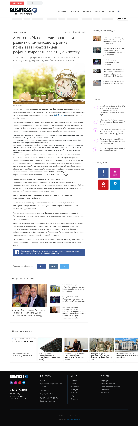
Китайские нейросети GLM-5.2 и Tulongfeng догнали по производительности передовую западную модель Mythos (112, 110)
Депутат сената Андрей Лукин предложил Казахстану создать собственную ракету (112, 141)
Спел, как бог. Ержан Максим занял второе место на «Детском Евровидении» (73, 299)
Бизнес (86, 11)
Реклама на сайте (108, 384)
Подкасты (74, 11)
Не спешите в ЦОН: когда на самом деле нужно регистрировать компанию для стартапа (114, 51)
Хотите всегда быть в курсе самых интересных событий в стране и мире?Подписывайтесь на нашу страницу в (50, 252)
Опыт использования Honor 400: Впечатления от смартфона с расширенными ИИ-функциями (113, 131)
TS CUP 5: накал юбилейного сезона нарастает (111, 62)
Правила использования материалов (110, 388)
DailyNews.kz (59, 115)
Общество (75, 387)
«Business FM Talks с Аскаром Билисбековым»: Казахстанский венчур (112, 122)
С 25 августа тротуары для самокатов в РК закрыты (113, 82)
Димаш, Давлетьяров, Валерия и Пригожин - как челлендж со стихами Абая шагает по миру (28, 313)
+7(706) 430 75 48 (46, 393)
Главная (62, 11)
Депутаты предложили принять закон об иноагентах (112, 149)
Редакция (105, 381)
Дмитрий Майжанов (73, 419)
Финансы (22, 32)
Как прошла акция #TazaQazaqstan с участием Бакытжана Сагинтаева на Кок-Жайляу (73, 288)
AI (119, 11)
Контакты (105, 393)
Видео (111, 11)
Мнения (74, 393)
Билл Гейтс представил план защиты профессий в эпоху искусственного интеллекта (113, 40)
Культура (99, 11)
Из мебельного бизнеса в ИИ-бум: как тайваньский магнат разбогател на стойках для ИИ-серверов (113, 73)
